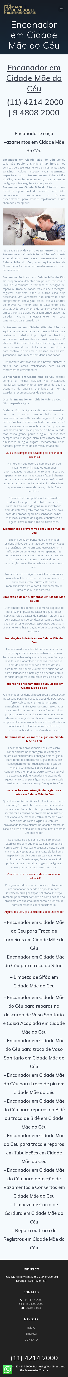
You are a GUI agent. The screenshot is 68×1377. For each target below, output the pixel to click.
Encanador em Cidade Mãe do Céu (34, 77)
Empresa (31, 1333)
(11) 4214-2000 (32, 1300)
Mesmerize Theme (36, 1370)
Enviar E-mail (32, 1307)
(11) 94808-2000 (32, 1304)
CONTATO (31, 1339)
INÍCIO (31, 1327)
